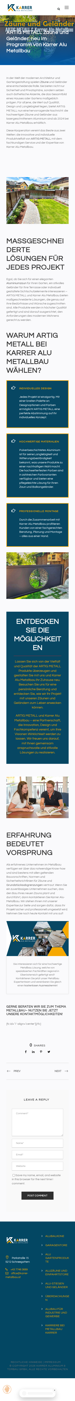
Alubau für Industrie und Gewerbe (56, 1313)
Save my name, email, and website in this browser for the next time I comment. (36, 1179)
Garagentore (56, 1245)
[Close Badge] (55, 1390)
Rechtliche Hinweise (26, 1362)
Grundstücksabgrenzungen (24, 885)
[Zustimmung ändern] (7, 1389)
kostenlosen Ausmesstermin (40, 985)
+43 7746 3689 (19, 1269)
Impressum (52, 1362)
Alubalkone (54, 1236)
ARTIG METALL (41, 138)
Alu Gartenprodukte (57, 1258)
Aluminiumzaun (16, 283)
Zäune (44, 82)
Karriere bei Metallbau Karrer (55, 1329)
